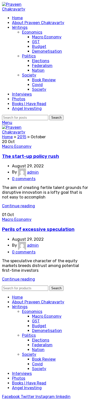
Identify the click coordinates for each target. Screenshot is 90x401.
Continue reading (18, 206)
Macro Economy (47, 37)
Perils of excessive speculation (38, 229)
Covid (37, 84)
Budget (39, 46)
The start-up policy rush (30, 156)
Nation (38, 70)
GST (36, 41)
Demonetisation (47, 51)
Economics (32, 32)
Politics (29, 56)
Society (29, 75)
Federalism (42, 65)
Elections (40, 60)
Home (7, 137)
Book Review (44, 80)
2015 (21, 137)
